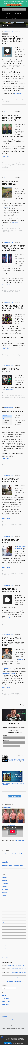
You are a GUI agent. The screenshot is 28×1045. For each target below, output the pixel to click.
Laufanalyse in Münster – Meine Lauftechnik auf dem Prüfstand (13, 248)
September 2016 (5, 892)
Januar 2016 (4, 907)
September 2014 (5, 954)
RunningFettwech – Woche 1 (11, 541)
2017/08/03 (17, 302)
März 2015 (4, 937)
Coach (5, 100)
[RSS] (20, 13)
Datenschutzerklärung (7, 1019)
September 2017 (5, 880)
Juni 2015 (4, 928)
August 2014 (5, 957)
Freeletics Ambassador (9, 673)
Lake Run (10, 230)
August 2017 (5, 883)
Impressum (4, 1016)
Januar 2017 (4, 886)
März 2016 (4, 901)
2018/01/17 (17, 111)
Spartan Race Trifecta (10, 207)
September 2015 (5, 919)
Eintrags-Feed (5, 998)
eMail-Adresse (13, 740)
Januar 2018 (4, 877)
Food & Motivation (6, 164)
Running (9, 231)
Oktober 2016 (5, 889)
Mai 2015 (4, 931)
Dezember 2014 (5, 945)
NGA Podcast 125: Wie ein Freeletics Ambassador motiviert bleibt (13, 641)
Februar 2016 (5, 904)
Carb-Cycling (13, 163)
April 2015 (4, 934)
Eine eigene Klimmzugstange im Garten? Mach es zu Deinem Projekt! (13, 783)
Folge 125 (6, 668)
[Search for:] (14, 9)
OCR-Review (5, 397)
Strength (7, 101)
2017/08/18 (17, 242)
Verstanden (7, 1043)
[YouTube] (15, 13)
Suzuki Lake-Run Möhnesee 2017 (10, 182)
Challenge (17, 228)
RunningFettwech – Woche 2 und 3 (11, 480)
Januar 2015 (4, 942)
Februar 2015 (5, 940)
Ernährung (20, 163)
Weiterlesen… (18, 93)
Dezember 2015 (5, 910)
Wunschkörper (7, 807)
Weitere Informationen (18, 1043)
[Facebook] (7, 13)
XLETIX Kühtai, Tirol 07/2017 (11, 370)
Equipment (10, 100)
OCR (21, 230)
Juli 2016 (4, 895)
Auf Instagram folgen (15, 796)
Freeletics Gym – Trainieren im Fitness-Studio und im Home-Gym (13, 40)
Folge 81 (20, 659)
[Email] (18, 13)
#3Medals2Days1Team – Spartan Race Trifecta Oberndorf (13, 308)
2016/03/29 (17, 31)
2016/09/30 (17, 585)
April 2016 (4, 898)
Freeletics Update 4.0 (12, 411)
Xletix (16, 291)
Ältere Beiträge (21, 704)
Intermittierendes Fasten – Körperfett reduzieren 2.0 (11, 117)
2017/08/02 (17, 365)
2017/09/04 (17, 177)
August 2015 (5, 922)
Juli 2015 (4, 925)
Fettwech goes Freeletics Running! (11, 590)
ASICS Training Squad (9, 228)
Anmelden (4, 995)
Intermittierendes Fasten (13, 166)
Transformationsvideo (9, 825)
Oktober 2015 (5, 916)
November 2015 (5, 913)
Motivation (5, 167)
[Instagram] (12, 13)
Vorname (13, 735)
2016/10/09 (17, 536)
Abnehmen (6, 163)
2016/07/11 (17, 634)
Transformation (19, 694)
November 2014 (5, 948)
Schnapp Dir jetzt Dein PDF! (14, 5)
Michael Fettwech (9, 31)
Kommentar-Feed (6, 1001)
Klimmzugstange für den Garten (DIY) (15, 965)
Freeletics (16, 100)
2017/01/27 (17, 407)
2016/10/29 (17, 475)
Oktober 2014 (5, 951)
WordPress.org (5, 1004)
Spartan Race (10, 291)
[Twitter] (10, 13)
